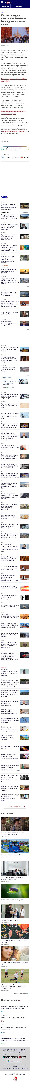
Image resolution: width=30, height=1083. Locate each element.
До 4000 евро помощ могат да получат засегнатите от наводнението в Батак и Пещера (9, 259)
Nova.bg (18, 1052)
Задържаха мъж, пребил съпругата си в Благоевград (9, 597)
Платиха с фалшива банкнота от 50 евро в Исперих (8, 516)
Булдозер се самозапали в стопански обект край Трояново (10, 349)
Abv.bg (4, 1049)
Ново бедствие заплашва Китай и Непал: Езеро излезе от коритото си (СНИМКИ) (9, 536)
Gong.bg (15, 1049)
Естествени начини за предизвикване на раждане (8, 271)
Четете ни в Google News (15, 1061)
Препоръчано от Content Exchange (20, 993)
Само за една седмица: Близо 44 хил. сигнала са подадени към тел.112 (9, 625)
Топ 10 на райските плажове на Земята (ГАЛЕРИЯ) (7, 737)
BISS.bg (11, 1050)
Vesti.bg (13, 1052)
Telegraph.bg (23, 1052)
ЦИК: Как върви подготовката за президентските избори (9, 712)
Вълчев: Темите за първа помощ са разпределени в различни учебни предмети (10, 226)
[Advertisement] (15, 177)
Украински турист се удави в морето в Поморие (10, 605)
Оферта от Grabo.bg (5, 377)
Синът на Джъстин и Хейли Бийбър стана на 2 (13, 1017)
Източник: (4, 141)
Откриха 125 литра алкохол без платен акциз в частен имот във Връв (10, 616)
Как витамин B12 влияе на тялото (10, 747)
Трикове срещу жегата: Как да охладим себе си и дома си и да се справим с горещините (14, 1007)
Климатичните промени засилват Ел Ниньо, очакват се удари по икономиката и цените (9, 248)
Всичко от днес (15, 807)
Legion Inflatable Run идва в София (12, 855)
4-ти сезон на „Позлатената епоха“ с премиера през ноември (12, 833)
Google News (7, 157)
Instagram (25, 157)
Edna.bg (9, 1052)
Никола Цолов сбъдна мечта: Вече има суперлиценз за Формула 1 (9, 757)
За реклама (9, 1065)
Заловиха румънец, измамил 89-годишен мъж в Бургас (10, 447)
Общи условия (22, 1074)
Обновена (3, 667)
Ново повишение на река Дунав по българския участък (9, 634)
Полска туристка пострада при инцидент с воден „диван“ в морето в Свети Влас (10, 415)
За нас (4, 1065)
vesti (4, 1032)
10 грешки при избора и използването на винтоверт (14, 941)
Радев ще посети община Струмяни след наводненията (9, 703)
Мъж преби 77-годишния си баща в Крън (9, 313)
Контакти (25, 1065)
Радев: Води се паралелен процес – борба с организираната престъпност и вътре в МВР (10, 768)
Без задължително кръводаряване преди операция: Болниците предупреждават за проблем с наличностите (9, 656)
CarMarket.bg (5, 1050)
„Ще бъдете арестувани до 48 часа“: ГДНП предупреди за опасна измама (10, 797)
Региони (19, 6)
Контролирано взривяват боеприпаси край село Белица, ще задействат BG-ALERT (10, 693)
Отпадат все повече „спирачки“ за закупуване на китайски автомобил (10, 216)
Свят (4, 196)
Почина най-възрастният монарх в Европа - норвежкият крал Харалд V (9, 778)
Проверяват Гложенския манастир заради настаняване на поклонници (9, 237)
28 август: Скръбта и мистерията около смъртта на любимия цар (14, 1028)
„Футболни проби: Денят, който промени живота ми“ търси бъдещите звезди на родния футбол (14, 986)
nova (4, 1011)
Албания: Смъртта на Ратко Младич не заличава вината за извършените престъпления (10, 206)
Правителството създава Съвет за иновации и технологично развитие (9, 456)
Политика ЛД (17, 1068)
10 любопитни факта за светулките (12, 900)
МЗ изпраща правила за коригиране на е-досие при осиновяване (9, 567)
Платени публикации (17, 1065)
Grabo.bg (23, 1050)
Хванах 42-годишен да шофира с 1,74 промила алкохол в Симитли (9, 558)
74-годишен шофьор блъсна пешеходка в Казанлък (8, 369)
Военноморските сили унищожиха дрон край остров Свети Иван (8, 293)
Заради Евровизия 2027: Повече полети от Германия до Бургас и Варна (9, 485)
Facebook (17, 157)
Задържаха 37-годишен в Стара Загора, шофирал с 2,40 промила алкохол (9, 425)
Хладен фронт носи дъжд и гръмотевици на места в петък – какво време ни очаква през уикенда (10, 683)
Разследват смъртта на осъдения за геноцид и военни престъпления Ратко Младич (9, 645)
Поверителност (7, 1068)
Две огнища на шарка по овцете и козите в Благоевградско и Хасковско (9, 507)
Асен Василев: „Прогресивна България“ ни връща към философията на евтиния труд (10, 548)
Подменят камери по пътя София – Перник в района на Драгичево (10, 720)
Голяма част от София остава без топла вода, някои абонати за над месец (9, 672)
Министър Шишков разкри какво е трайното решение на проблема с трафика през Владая (10, 304)
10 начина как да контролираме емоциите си (14, 963)
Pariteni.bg (4, 1052)
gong (4, 1043)
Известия (26, 1068)
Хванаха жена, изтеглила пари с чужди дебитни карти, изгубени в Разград (10, 475)
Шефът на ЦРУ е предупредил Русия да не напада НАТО (9, 323)
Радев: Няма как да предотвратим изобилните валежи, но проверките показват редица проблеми (10, 436)
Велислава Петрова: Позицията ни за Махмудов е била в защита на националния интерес (10, 578)
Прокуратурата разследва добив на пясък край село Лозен (10, 405)
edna (4, 1021)
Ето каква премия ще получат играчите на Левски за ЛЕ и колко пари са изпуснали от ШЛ (14, 1039)
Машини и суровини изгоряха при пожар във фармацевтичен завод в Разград (9, 496)
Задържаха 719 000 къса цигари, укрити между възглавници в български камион (10, 281)
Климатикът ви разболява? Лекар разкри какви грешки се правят (10, 729)
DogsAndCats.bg (21, 1049)
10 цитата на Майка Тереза (9, 920)
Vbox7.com (9, 1049)
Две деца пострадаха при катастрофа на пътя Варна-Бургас (9, 526)
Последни (5, 6)
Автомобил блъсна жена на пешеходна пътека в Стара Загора (9, 396)
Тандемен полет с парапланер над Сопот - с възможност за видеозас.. (10, 383)
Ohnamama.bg (17, 1050)
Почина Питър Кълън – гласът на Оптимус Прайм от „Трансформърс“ (9, 466)
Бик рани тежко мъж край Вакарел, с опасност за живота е (10, 788)
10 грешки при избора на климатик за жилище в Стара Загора (13, 878)
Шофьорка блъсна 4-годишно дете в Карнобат (9, 587)
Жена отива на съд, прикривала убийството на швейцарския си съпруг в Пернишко (10, 359)
